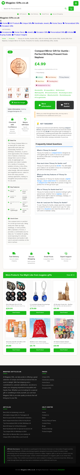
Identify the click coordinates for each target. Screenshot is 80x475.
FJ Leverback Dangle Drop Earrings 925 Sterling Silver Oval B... (40, 305)
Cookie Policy (46, 423)
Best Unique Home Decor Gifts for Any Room (17, 420)
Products (12, 38)
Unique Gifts (27, 23)
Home (4, 23)
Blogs (44, 426)
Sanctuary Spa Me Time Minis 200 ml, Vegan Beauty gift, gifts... (16, 342)
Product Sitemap (47, 429)
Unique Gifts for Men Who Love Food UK (15, 437)
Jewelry (30, 32)
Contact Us (45, 415)
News (44, 418)
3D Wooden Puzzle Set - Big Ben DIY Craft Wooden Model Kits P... (63, 305)
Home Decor (57, 23)
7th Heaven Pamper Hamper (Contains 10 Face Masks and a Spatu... (62, 342)
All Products (14, 23)
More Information (46, 105)
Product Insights (20, 35)
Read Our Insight (19, 102)
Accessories (7, 32)
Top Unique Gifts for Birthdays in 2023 (14, 431)
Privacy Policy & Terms (49, 420)
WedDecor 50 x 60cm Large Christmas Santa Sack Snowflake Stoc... (39, 342)
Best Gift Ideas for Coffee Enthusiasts (14, 426)
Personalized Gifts (71, 23)
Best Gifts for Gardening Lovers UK (14, 412)
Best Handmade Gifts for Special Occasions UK (17, 429)
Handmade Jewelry (42, 23)
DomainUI (61, 470)
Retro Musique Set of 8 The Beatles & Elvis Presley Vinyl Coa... (16, 305)
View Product (16, 312)
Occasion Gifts (7, 26)
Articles (70, 32)
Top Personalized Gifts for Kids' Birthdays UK (17, 423)
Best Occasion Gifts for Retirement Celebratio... (17, 418)
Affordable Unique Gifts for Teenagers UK (16, 415)
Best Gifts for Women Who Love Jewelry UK (16, 434)
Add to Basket (67, 105)
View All (69, 275)
